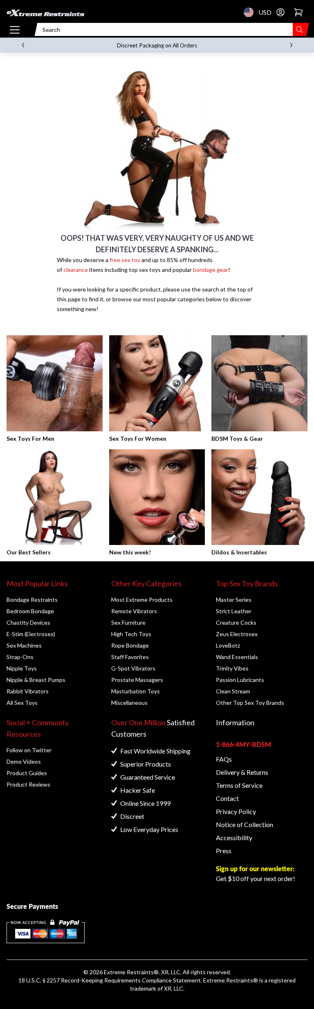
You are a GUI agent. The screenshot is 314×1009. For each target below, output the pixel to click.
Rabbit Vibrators (28, 691)
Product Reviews (28, 784)
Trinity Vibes (232, 668)
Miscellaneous (129, 702)
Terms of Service (239, 785)
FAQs (224, 759)
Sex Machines (24, 645)
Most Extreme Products (142, 599)
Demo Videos (24, 761)
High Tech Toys (131, 633)
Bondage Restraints (32, 599)
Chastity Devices (28, 622)
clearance (75, 269)
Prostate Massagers (137, 679)
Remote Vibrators (134, 611)
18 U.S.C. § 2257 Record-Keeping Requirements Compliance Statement (109, 980)
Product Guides (27, 772)
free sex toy (125, 259)
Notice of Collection (244, 824)
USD (251, 12)
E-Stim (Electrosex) (31, 633)
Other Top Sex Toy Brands (250, 702)
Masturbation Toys (135, 691)
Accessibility (234, 837)
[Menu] (15, 29)
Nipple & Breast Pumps (36, 679)
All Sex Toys (22, 702)
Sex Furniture (128, 622)
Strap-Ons (20, 656)
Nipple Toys (22, 668)
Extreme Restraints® (230, 980)
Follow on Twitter (29, 750)
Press (223, 850)
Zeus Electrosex (237, 633)
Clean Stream (233, 691)
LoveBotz (228, 645)
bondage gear (210, 269)
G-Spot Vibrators (133, 668)
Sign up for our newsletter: (255, 868)
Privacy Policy (236, 811)
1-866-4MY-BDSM (243, 744)
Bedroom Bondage (30, 611)
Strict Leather (233, 611)
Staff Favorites (130, 656)
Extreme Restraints (129, 972)
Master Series (233, 599)
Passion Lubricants (240, 679)
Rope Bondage (130, 645)
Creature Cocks (236, 622)
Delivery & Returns (242, 772)
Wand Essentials (237, 656)
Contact (227, 798)
